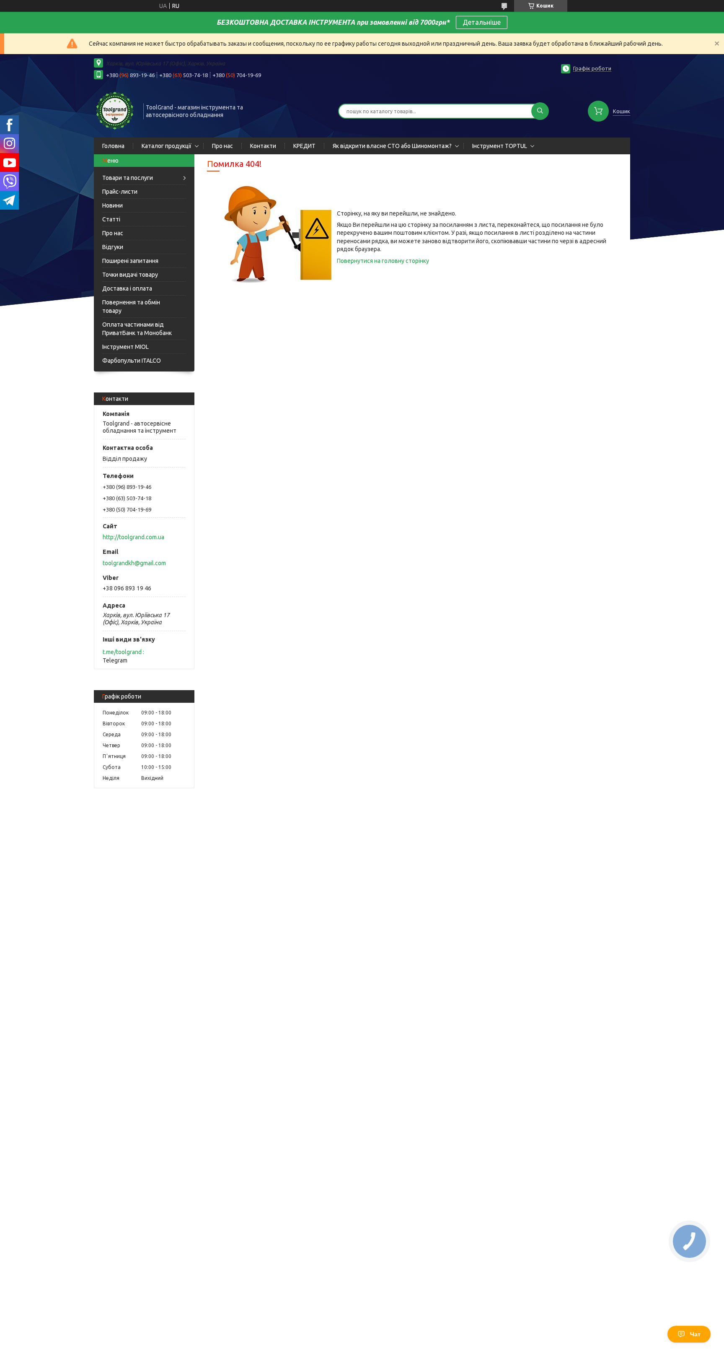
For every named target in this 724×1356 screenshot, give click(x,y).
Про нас (222, 146)
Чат (695, 1334)
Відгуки (112, 247)
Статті (111, 219)
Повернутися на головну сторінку (383, 260)
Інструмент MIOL (125, 346)
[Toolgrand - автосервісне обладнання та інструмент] (115, 110)
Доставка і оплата (127, 288)
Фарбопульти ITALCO (131, 360)
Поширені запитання (130, 260)
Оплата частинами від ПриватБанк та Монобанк (137, 328)
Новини (112, 205)
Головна (113, 146)
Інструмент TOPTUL (499, 146)
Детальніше (482, 22)
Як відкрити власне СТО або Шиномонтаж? (392, 146)
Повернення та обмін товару (131, 306)
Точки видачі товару (130, 274)
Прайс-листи (119, 191)
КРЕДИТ (304, 146)
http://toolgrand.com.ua (133, 537)
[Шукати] (540, 111)
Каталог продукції (166, 146)
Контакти (263, 146)
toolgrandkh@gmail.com (134, 563)
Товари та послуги (127, 177)
